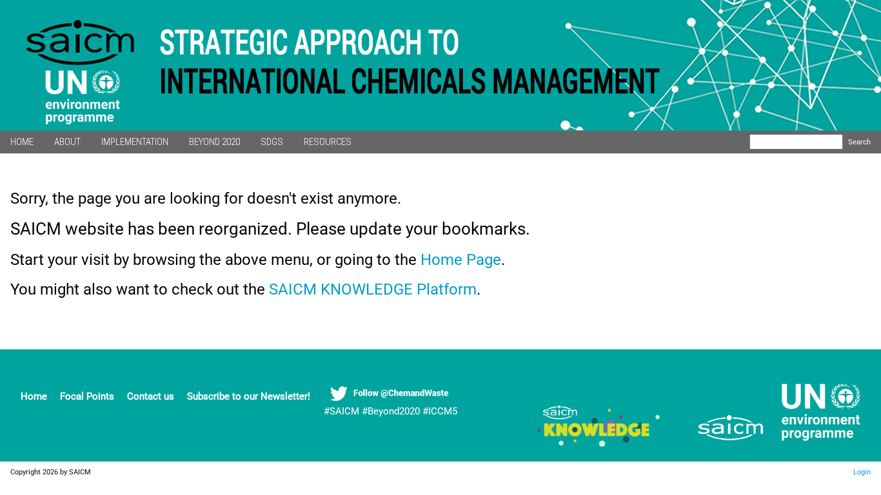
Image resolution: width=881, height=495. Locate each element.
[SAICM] (714, 443)
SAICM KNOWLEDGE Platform (373, 289)
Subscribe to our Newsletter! (248, 396)
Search (859, 141)
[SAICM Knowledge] (599, 443)
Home (34, 396)
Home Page (461, 260)
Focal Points (87, 396)
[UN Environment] (816, 443)
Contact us (150, 396)
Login (862, 471)
